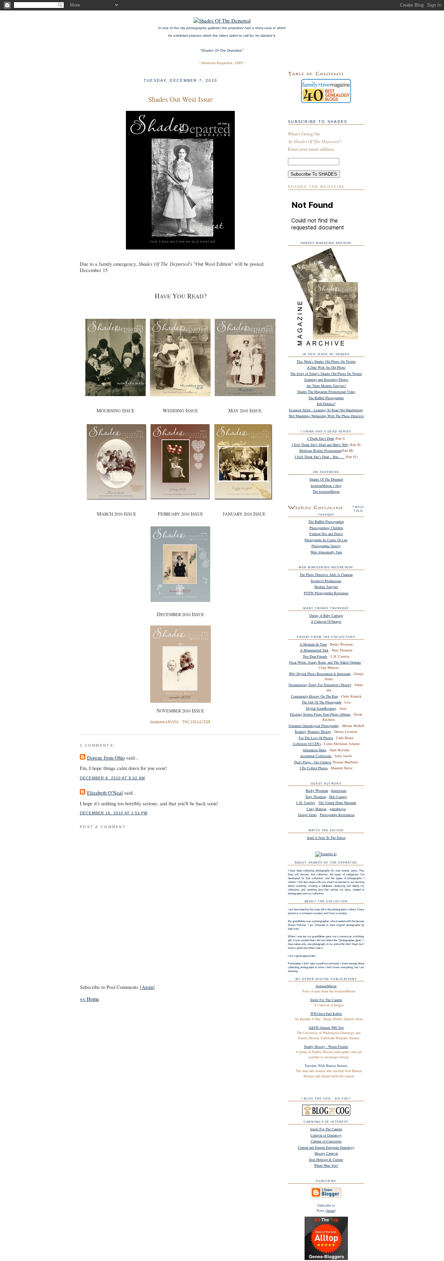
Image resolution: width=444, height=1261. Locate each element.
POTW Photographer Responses (326, 592)
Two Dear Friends (315, 656)
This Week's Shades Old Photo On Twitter (326, 361)
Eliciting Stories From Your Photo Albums (320, 714)
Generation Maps (314, 749)
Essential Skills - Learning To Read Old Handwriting (326, 410)
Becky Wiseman (317, 790)
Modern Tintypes (326, 586)
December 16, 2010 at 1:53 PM (113, 813)
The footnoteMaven (326, 491)
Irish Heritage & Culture (326, 1159)
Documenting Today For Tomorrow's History (320, 684)
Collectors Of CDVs (307, 743)
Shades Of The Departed (326, 479)
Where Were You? (326, 1165)
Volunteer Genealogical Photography (313, 725)
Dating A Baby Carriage (326, 615)
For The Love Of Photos (316, 737)
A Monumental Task (314, 650)
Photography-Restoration (337, 814)
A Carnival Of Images (326, 621)
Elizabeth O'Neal (105, 792)
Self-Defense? (326, 403)
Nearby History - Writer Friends (326, 1046)
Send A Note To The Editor (326, 837)
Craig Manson (316, 808)
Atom (147, 987)
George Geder (307, 814)
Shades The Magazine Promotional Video (326, 391)
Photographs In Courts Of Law (326, 539)
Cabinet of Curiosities (326, 1141)
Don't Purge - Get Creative (312, 762)
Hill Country (338, 796)
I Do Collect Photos (314, 767)
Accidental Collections (316, 755)
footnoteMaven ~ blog (326, 485)
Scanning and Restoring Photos (326, 379)
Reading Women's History (313, 731)
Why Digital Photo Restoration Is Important (320, 673)
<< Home (89, 999)
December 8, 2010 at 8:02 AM (112, 778)
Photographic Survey (326, 545)
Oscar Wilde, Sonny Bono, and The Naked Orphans (325, 662)
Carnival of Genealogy (326, 1135)
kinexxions (339, 790)
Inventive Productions (326, 580)
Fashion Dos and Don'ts (326, 533)
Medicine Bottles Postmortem (320, 450)
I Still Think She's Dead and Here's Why (320, 444)
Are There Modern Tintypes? (326, 385)
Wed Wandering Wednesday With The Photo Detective (326, 415)
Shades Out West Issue (180, 99)
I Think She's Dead (320, 438)
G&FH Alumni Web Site (326, 1027)
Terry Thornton (315, 796)
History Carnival (326, 1153)
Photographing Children (326, 527)
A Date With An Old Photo (326, 367)
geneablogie (338, 808)
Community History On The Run (314, 696)
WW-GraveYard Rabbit (326, 1013)
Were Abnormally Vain (326, 552)
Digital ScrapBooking (321, 708)
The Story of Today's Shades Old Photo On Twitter (326, 373)
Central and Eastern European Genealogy (326, 1147)
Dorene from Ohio (106, 757)
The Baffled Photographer (326, 397)
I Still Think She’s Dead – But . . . (319, 456)
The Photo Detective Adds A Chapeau (326, 574)
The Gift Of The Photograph (321, 702)
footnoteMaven (326, 985)
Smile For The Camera (326, 999)
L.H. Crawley (305, 802)
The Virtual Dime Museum (337, 802)
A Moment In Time (313, 644)
